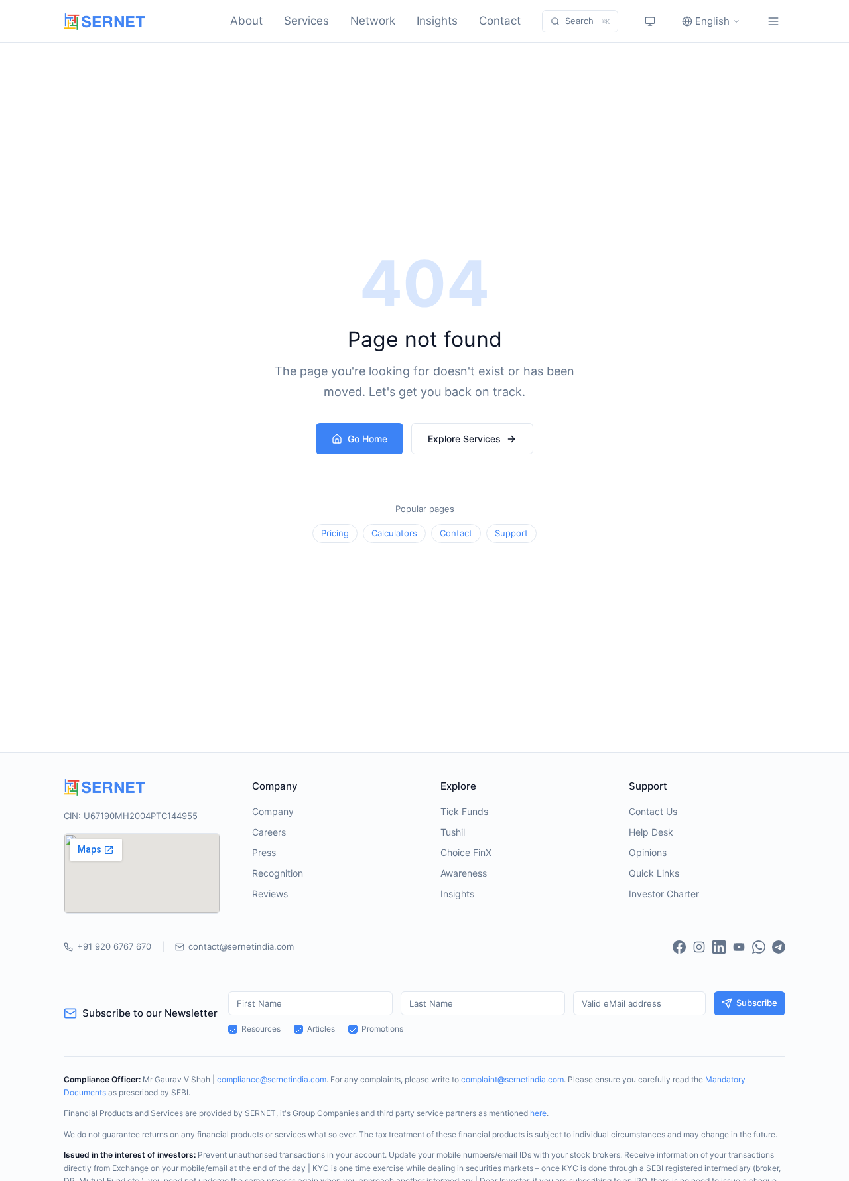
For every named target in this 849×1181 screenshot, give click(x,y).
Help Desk (651, 832)
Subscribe (756, 1002)
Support (511, 533)
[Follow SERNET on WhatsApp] (758, 947)
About (246, 20)
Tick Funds (464, 811)
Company (273, 811)
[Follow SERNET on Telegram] (778, 947)
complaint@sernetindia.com (512, 1079)
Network (372, 20)
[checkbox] (232, 1029)
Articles (321, 1029)
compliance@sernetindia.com (271, 1079)
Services (306, 20)
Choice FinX (465, 852)
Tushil (452, 832)
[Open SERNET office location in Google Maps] (142, 873)
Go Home (367, 438)
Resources (261, 1029)
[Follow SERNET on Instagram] (699, 947)
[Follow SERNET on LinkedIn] (719, 947)
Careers (269, 832)
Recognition (277, 873)
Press (264, 852)
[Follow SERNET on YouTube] (739, 947)
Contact (500, 20)
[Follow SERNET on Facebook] (679, 947)
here (538, 1113)
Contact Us (653, 811)
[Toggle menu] (773, 21)
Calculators (394, 533)
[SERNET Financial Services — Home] (104, 21)
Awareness (463, 873)
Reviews (270, 893)
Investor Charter (664, 893)
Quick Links (654, 873)
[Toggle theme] (650, 21)
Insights (437, 20)
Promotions (382, 1029)
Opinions (648, 852)
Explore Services (464, 438)
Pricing (335, 533)
